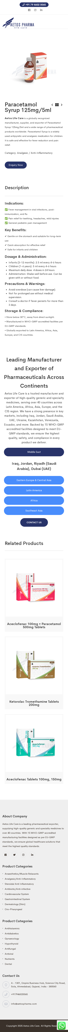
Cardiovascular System (17, 893)
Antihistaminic (12, 928)
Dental (8, 963)
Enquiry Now (16, 165)
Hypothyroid (11, 943)
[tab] (17, 187)
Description (17, 187)
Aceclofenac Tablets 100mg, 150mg (34, 779)
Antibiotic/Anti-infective (17, 888)
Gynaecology (12, 938)
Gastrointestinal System (17, 899)
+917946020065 (19, 994)
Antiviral (9, 953)
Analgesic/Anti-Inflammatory (20, 878)
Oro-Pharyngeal (13, 909)
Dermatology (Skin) (15, 904)
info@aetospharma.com (24, 1003)
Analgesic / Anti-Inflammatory (35, 153)
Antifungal (10, 948)
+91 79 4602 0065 (35, 4)
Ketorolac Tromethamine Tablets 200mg (34, 703)
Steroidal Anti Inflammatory (19, 883)
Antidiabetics (12, 933)
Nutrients (10, 958)
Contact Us (34, 522)
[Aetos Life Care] (18, 22)
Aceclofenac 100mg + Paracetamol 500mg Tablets (34, 625)
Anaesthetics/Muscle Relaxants (22, 873)
